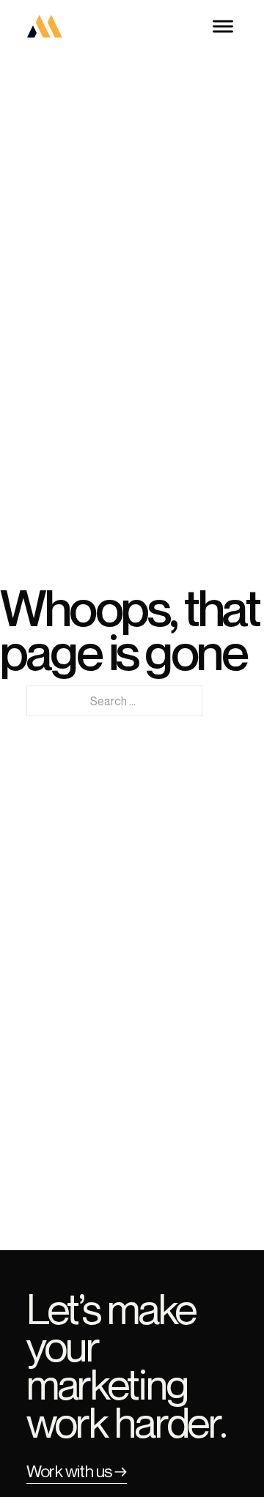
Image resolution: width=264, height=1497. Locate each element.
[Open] (223, 26)
